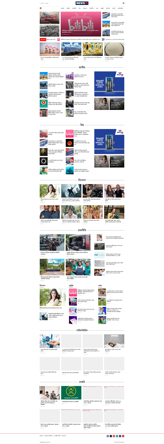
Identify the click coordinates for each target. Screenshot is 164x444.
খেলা (97, 8)
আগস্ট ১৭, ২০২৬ (80, 303)
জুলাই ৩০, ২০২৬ (43, 256)
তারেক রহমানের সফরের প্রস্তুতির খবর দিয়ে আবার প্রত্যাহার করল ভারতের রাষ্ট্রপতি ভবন (117, 24)
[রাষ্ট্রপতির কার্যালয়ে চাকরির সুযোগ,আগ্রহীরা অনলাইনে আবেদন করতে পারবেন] (93, 416)
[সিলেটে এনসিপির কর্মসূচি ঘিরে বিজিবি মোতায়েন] (52, 242)
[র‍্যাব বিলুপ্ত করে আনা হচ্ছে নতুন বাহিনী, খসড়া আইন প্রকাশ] (70, 104)
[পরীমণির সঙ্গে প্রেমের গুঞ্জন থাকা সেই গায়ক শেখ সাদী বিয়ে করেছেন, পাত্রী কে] (71, 212)
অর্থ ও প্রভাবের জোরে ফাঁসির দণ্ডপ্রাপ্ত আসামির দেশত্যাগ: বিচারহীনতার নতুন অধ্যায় (101, 103)
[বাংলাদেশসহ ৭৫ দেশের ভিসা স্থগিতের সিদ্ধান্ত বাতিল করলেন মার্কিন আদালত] (44, 143)
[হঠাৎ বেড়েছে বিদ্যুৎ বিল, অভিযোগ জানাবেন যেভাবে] (70, 113)
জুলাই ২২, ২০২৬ (109, 321)
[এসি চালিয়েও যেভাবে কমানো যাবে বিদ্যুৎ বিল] (114, 341)
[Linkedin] (117, 436)
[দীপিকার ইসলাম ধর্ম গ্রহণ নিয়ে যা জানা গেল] (50, 191)
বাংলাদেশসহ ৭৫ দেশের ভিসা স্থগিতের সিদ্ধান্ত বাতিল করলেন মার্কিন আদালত (117, 15)
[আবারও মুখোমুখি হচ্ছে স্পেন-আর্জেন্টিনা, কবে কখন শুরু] (102, 320)
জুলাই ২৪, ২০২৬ (109, 313)
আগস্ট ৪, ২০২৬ (64, 202)
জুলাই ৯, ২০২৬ (107, 202)
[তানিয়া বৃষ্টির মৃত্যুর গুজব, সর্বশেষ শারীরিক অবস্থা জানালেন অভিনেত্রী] (114, 212)
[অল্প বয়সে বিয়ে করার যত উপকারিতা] (71, 363)
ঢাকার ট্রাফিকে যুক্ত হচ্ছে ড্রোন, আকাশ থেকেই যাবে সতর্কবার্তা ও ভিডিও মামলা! (117, 32)
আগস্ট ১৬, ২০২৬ (80, 321)
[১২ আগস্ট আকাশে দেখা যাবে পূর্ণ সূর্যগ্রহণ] (44, 161)
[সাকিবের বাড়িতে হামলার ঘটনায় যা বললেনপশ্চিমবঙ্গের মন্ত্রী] (44, 170)
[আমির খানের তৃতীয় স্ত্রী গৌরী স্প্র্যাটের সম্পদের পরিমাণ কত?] (50, 212)
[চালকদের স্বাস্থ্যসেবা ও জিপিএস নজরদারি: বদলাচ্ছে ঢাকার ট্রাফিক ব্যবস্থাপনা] (44, 94)
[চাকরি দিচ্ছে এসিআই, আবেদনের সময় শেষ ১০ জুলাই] (71, 416)
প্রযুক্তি (102, 8)
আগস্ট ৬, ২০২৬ (43, 202)
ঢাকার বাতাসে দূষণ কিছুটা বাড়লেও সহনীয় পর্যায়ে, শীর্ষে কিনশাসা (114, 263)
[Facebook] (108, 436)
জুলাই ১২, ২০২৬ (86, 202)
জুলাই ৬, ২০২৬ (42, 223)
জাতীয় (68, 8)
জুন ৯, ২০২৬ (106, 223)
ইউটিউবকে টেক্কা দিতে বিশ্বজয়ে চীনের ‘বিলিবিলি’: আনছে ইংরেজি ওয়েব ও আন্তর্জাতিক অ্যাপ (80, 31)
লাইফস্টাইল (120, 8)
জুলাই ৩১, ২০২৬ (109, 303)
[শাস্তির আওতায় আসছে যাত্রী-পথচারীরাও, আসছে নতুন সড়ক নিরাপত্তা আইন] (70, 85)
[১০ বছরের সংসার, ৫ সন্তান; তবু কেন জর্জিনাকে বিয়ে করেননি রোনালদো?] (102, 292)
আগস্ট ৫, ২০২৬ (86, 354)
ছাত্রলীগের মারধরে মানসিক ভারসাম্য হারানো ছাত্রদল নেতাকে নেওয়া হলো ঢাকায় (114, 272)
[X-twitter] (111, 436)
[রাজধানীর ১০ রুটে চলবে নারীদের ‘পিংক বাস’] (70, 76)
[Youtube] (114, 436)
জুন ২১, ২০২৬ (64, 223)
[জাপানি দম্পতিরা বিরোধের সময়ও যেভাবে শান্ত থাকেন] (114, 363)
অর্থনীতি (91, 8)
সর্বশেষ (62, 8)
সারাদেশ (85, 8)
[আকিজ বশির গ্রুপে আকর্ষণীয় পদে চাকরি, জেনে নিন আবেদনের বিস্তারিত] (50, 392)
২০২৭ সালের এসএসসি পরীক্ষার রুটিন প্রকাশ (49, 32)
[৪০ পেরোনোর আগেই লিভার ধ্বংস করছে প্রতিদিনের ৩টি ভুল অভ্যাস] (71, 341)
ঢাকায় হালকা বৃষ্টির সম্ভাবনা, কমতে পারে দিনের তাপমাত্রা (115, 104)
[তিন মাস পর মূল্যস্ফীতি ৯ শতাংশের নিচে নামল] (50, 49)
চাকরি (113, 8)
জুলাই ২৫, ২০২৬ (86, 404)
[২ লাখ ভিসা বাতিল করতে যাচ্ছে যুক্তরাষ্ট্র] (44, 134)
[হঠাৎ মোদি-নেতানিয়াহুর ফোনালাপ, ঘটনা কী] (70, 161)
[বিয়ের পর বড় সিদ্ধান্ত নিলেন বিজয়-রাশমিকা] (93, 212)
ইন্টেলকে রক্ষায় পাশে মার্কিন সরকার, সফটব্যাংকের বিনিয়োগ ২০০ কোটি (113, 255)
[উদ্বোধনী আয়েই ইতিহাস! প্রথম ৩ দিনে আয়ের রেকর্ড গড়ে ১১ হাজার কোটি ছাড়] (71, 191)
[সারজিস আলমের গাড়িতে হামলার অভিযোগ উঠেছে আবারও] (78, 242)
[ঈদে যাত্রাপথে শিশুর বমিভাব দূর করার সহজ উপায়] (93, 363)
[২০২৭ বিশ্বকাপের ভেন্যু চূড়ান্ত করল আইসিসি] (102, 302)
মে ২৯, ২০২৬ (64, 374)
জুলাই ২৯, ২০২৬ (43, 280)
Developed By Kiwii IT (119, 442)
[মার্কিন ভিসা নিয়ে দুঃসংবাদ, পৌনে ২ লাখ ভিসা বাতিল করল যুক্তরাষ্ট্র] (70, 152)
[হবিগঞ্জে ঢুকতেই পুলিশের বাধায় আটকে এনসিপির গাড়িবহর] (52, 267)
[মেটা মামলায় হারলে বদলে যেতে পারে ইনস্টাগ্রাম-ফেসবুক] (73, 311)
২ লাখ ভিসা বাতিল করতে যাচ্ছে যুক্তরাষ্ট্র (48, 19)
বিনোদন (108, 8)
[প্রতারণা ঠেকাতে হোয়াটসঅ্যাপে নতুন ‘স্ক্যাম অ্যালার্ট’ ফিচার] (73, 302)
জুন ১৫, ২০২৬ (85, 223)
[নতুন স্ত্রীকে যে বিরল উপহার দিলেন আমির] (114, 191)
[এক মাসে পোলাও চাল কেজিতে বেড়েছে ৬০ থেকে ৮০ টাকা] (114, 49)
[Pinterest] (123, 436)
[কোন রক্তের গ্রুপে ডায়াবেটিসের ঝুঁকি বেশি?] (50, 341)
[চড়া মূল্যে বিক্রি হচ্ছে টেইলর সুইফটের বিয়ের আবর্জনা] (93, 191)
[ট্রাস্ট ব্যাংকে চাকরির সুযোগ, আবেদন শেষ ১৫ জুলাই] (50, 416)
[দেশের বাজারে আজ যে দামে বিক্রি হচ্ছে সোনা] (93, 49)
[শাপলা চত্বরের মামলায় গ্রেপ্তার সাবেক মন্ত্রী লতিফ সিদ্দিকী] (78, 267)
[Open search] (123, 3)
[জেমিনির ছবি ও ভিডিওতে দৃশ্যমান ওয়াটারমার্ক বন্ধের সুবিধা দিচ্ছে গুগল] (73, 320)
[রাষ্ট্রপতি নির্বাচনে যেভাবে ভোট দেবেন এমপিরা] (44, 85)
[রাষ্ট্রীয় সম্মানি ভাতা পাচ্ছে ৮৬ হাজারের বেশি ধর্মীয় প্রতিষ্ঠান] (44, 104)
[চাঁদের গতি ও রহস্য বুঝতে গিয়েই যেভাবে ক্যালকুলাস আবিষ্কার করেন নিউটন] (44, 152)
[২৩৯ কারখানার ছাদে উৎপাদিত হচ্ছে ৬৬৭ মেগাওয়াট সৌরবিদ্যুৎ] (71, 49)
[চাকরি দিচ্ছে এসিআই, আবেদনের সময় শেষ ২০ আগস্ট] (93, 392)
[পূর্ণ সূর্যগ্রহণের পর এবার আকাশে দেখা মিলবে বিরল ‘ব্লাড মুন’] (70, 143)
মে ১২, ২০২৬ (106, 375)
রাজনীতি (74, 8)
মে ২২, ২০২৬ (85, 375)
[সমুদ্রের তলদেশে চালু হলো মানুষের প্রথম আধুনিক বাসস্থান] (70, 170)
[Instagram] (120, 436)
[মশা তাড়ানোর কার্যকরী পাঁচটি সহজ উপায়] (50, 363)
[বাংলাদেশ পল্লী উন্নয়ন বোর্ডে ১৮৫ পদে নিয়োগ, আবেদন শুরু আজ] (114, 392)
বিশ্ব (79, 8)
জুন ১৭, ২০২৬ (85, 429)
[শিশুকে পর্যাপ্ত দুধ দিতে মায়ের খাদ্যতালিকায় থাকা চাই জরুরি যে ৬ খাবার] (93, 341)
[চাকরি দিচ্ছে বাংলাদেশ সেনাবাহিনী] (71, 392)
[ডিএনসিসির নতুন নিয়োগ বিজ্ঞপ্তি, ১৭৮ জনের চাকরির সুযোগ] (114, 416)
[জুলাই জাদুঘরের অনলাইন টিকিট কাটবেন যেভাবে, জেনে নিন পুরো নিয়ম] (44, 113)
